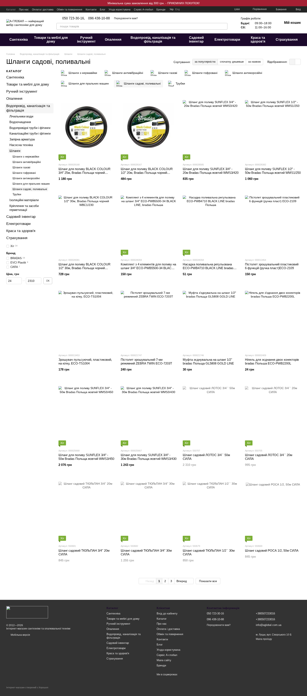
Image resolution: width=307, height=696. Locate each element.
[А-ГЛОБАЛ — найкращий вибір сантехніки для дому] (27, 611)
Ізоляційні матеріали (24, 200)
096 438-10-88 (99, 18)
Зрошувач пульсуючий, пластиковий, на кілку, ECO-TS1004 (85, 361)
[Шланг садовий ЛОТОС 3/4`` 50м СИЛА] (211, 414)
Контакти (91, 9)
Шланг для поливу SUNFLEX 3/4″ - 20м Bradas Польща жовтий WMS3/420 (210, 170)
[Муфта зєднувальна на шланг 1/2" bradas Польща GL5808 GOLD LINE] (211, 318)
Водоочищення (20, 122)
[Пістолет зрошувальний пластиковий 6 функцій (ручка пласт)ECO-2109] (273, 223)
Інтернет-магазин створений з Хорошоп (27, 687)
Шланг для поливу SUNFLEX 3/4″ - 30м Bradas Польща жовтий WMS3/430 (148, 456)
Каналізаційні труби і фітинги (30, 133)
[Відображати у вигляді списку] (298, 62)
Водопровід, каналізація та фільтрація (153, 39)
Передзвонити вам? (126, 18)
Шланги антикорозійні (26, 178)
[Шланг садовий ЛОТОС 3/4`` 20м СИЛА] (273, 414)
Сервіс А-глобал (143, 9)
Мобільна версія (20, 634)
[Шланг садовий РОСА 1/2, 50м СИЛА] (273, 509)
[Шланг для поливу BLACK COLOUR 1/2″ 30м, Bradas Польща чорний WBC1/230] (86, 223)
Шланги (14, 150)
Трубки (17, 194)
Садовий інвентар (196, 39)
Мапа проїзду (264, 639)
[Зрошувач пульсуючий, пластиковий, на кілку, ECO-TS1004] (86, 318)
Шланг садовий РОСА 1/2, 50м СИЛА (271, 550)
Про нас (24, 9)
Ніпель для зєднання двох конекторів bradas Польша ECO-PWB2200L (272, 361)
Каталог (11, 9)
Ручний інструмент (86, 39)
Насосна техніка (21, 145)
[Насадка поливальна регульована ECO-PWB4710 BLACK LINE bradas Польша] (211, 223)
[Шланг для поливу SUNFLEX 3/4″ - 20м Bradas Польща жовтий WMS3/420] (211, 128)
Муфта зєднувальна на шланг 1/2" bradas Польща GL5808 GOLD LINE (208, 361)
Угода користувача (120, 9)
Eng (177, 9)
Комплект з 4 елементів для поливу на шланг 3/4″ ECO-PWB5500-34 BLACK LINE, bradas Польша (148, 268)
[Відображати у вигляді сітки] (292, 62)
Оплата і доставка (42, 9)
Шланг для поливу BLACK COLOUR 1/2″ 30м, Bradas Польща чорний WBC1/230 (84, 268)
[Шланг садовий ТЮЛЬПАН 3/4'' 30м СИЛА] (149, 509)
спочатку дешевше (232, 61)
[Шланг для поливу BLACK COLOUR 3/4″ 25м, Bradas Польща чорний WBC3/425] (86, 128)
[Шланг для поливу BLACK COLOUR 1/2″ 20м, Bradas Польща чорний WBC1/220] (149, 128)
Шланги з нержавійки (26, 156)
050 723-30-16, (73, 18)
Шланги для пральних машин (31, 183)
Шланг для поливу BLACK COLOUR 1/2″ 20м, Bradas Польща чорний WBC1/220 (147, 172)
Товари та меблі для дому (51, 39)
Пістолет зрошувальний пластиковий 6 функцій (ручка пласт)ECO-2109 (271, 266)
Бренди (160, 9)
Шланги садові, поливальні (30, 188)
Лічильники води (21, 116)
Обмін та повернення (69, 9)
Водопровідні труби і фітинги (29, 127)
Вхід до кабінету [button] (167, 613)
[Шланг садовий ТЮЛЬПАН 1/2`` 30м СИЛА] (211, 509)
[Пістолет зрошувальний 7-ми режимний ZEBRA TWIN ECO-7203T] (149, 318)
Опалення (113, 39)
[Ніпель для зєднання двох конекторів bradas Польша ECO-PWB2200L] (273, 318)
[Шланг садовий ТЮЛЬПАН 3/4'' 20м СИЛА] (86, 509)
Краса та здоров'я (257, 39)
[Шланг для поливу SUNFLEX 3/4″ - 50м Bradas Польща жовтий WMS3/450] (86, 414)
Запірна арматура (22, 139)
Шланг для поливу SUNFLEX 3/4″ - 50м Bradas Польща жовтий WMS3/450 (86, 456)
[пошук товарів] (224, 26)
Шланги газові (21, 167)
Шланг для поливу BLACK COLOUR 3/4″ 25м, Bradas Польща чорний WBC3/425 (84, 172)
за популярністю (205, 61)
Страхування (287, 39)
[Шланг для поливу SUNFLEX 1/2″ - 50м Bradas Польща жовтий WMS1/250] (273, 128)
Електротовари (227, 39)
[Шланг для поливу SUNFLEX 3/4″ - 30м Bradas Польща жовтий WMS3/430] (149, 414)
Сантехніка (18, 39)
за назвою (254, 61)
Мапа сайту (164, 660)
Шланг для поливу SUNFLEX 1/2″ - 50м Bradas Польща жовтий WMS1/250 (273, 170)
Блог (102, 9)
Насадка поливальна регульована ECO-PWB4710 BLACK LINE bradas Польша (208, 268)
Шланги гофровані (24, 172)
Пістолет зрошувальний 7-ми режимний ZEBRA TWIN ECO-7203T (146, 361)
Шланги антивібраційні (27, 162)
